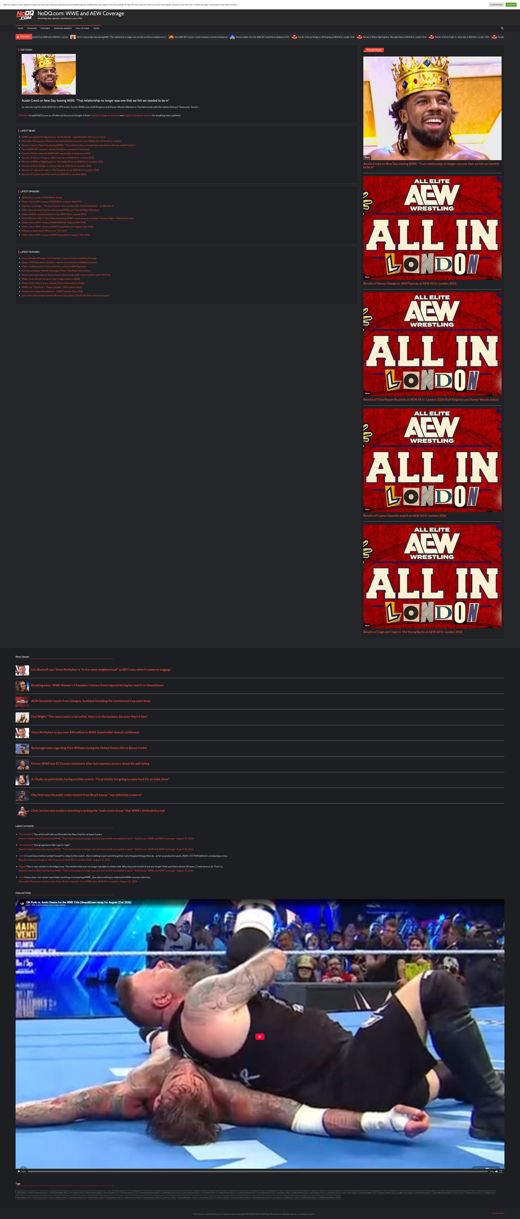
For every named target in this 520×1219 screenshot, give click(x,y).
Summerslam (151, 1197)
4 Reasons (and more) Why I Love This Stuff (44, 230)
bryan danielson (150, 1192)
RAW (489, 1192)
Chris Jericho (190, 1192)
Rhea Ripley (24, 1197)
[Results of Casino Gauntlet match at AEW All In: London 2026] (387, 36)
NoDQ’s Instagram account (104, 115)
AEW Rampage (58, 1192)
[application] (260, 1036)
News (20, 28)
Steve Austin (132, 1197)
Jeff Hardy (317, 1192)
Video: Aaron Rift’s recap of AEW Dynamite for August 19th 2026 (56, 234)
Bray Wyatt (111, 1192)
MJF (459, 1192)
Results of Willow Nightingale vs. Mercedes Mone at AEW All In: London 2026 (217, 37)
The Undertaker (187, 1197)
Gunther (283, 1192)
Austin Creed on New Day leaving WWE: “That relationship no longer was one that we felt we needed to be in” (96, 100)
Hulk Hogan (299, 1192)
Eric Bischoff (266, 1192)
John (21, 855)
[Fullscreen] (501, 1171)
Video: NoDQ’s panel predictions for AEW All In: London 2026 (54, 214)
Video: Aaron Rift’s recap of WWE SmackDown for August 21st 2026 (57, 226)
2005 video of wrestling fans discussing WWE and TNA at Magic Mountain (60, 209)
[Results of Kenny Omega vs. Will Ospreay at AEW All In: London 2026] (118, 36)
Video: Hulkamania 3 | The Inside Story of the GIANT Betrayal (54, 266)
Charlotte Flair (170, 1192)
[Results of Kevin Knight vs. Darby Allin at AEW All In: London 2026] (255, 36)
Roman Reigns (58, 1197)
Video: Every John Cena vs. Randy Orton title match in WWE (53, 283)
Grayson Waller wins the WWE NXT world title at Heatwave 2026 (85, 37)
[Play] (19, 1171)
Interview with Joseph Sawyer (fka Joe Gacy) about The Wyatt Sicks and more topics (65, 295)
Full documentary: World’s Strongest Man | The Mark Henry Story (56, 270)
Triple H (222, 1197)
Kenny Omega (367, 1192)
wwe (277, 1197)
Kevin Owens (387, 1192)
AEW (21, 1192)
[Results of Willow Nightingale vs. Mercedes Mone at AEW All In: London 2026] (183, 36)
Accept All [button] (511, 5)
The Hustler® (26, 834)
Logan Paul (405, 1192)
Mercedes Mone (442, 1192)
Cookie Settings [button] (496, 5)
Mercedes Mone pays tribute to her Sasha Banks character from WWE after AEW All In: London (71, 140)
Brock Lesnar (129, 1192)
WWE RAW (309, 1197)
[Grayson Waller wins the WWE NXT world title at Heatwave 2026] (55, 36)
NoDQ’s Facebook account (138, 115)
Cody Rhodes (226, 1192)
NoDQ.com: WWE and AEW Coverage (81, 13)
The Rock (168, 1197)
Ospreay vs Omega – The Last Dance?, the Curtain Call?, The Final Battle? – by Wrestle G (68, 205)
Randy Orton (474, 1192)
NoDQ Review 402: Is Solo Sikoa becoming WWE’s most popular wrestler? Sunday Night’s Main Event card (77, 218)
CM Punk (208, 1192)
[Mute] (496, 1171)
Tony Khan (206, 1197)
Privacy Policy (498, 1213)
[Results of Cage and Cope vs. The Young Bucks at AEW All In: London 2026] (317, 36)
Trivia (96, 28)
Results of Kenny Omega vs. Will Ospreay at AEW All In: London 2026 (149, 37)
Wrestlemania (261, 1197)
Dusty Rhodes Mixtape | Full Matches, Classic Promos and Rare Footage (59, 258)
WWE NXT (291, 1197)
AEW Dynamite (38, 1192)
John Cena (349, 1192)
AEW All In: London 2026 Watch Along (42, 197)
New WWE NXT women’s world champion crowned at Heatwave (55, 149)
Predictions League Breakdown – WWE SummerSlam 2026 (52, 291)
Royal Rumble (77, 1197)
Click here (23, 115)
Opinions (31, 28)
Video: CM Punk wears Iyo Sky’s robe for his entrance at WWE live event (59, 262)
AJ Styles (76, 1192)
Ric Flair (40, 1197)
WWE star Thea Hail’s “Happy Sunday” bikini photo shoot (52, 287)
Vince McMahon (240, 1197)
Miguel (22, 866)
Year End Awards (63, 28)
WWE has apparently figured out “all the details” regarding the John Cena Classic (64, 136)
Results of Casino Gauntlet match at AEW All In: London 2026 (415, 37)
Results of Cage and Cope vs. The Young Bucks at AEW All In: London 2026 (351, 37)
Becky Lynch (93, 1192)
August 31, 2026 (185, 838)
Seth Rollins (96, 1197)
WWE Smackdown (329, 1197)
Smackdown (114, 1197)
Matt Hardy (422, 1192)
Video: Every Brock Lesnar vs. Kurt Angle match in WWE (51, 278)
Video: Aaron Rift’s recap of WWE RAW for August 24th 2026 (54, 222)
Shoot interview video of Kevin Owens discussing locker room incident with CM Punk (66, 274)
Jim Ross (333, 1192)
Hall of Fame (82, 28)
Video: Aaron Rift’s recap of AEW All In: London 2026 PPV (52, 201)
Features (45, 28)
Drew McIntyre (246, 1192)
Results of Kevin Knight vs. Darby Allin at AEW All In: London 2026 (285, 37)
